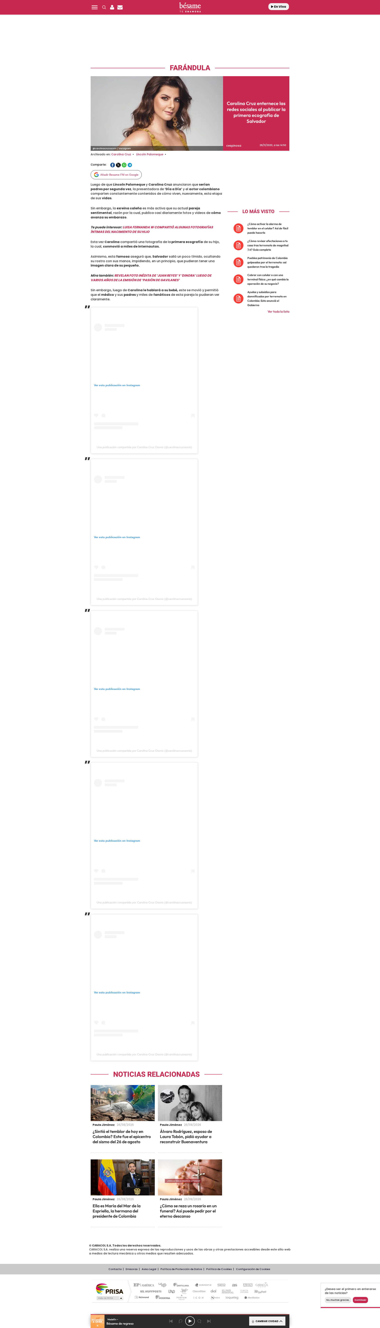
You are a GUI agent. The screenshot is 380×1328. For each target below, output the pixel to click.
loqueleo (232, 1297)
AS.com (232, 1285)
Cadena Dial (213, 1291)
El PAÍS (144, 1285)
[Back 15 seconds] (180, 1321)
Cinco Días (198, 1291)
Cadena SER (220, 1285)
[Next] (209, 1321)
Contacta (115, 1269)
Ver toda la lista (278, 311)
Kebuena (257, 1291)
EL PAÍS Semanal (228, 1291)
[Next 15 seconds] (199, 1321)
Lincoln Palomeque (149, 154)
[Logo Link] (190, 7)
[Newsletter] (120, 7)
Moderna (161, 1297)
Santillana (182, 1285)
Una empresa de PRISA (109, 1288)
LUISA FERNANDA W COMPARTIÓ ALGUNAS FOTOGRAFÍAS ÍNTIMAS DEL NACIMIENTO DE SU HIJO (152, 229)
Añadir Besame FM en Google (119, 174)
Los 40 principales (163, 1285)
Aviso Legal (149, 1269)
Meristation (251, 1297)
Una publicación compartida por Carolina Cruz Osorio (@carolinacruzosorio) (144, 447)
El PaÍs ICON (198, 1297)
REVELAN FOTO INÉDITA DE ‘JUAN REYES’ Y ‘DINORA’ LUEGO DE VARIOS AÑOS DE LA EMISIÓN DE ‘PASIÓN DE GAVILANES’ (151, 277)
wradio (183, 1291)
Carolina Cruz (121, 154)
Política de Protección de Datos (181, 1269)
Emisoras (132, 1269)
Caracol (260, 1285)
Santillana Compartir (203, 1285)
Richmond (142, 1297)
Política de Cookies (219, 1269)
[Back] (171, 1321)
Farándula (190, 68)
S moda (214, 1297)
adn (245, 1285)
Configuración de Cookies (253, 1269)
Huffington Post (150, 1291)
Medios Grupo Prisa (109, 1298)
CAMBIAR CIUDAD (266, 1321)
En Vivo (280, 6)
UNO (172, 1291)
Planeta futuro (243, 1291)
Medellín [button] (112, 1319)
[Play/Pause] (190, 1321)
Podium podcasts (181, 1297)
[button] (94, 7)
